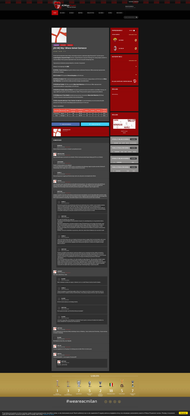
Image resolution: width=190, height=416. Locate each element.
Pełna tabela (133, 139)
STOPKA (110, 12)
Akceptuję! (183, 413)
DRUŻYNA (80, 12)
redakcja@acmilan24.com (130, 7)
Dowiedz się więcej (48, 414)
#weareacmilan (81, 401)
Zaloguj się (136, 1)
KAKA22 (59, 180)
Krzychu (59, 191)
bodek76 (59, 145)
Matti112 (59, 328)
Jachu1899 (60, 161)
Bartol (59, 353)
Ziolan (59, 345)
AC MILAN (71, 12)
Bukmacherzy (115, 94)
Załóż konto (131, 1)
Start (54, 12)
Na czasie (62, 12)
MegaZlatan (60, 153)
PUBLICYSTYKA (90, 12)
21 (65, 51)
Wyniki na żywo (124, 131)
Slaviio (63, 278)
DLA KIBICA (101, 12)
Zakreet (59, 271)
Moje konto (119, 12)
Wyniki (124, 132)
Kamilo (59, 172)
